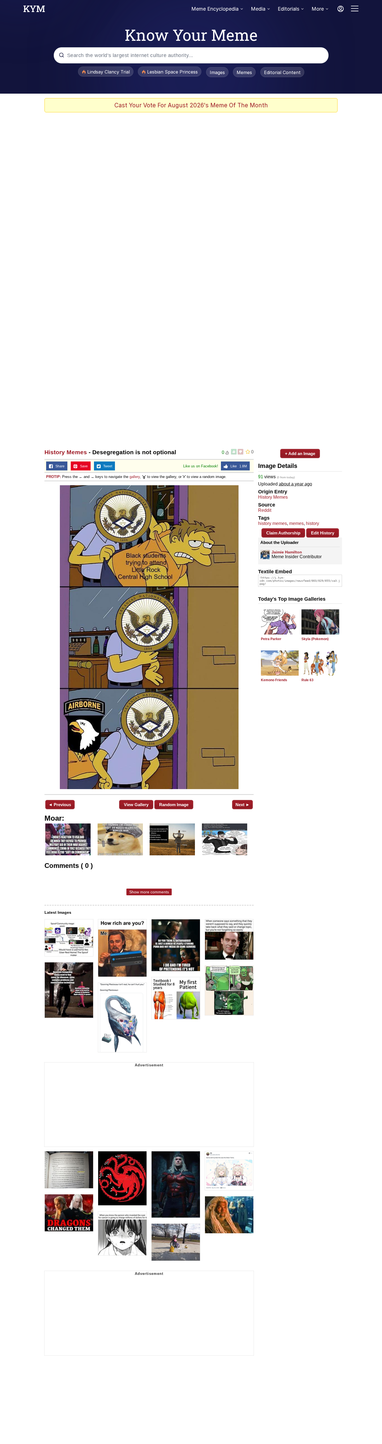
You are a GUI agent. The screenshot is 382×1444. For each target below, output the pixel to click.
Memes (244, 72)
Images (217, 72)
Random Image (173, 804)
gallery (134, 477)
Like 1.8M (237, 466)
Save (82, 466)
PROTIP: (53, 477)
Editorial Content (282, 72)
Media (258, 9)
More (317, 9)
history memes (272, 523)
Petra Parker (271, 639)
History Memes (65, 452)
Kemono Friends (274, 680)
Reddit (264, 510)
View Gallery (136, 804)
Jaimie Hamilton (287, 552)
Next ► (242, 804)
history (312, 523)
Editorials (288, 9)
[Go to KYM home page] (34, 10)
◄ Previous (59, 804)
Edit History (322, 533)
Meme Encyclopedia (215, 9)
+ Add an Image (300, 453)
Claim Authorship (283, 533)
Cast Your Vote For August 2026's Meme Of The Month (191, 105)
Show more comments (149, 892)
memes (296, 523)
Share (59, 466)
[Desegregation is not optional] (149, 637)
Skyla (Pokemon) (315, 639)
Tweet (106, 466)
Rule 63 (307, 680)
